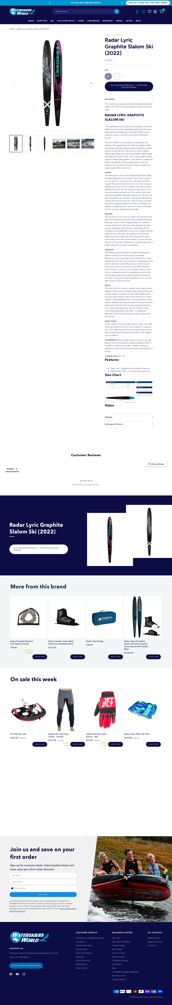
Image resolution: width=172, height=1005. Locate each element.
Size (106, 70)
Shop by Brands (119, 979)
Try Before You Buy (120, 960)
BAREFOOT (108, 21)
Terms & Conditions (84, 953)
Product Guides (118, 945)
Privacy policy (81, 949)
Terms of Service (83, 960)
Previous (49, 3)
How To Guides (118, 953)
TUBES (81, 21)
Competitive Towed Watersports (125, 972)
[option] (52, 83)
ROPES (119, 21)
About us (80, 957)
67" (116, 76)
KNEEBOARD (93, 21)
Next (122, 3)
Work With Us (82, 968)
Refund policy (81, 964)
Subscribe (43, 894)
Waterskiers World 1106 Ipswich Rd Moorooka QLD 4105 (33, 953)
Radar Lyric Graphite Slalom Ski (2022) (33, 29)
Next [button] (91, 83)
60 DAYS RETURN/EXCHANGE (86, 3)
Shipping (108, 417)
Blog (114, 968)
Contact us (152, 945)
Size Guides (117, 949)
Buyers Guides (118, 957)
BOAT (138, 21)
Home (12, 29)
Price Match (117, 964)
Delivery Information (84, 945)
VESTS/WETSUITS (66, 21)
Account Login (154, 938)
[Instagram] (24, 974)
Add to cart (39, 657)
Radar (107, 34)
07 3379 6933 (22, 957)
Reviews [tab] (10, 468)
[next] (155, 627)
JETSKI (129, 21)
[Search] (116, 11)
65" (108, 76)
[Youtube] (17, 974)
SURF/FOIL (42, 21)
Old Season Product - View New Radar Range (129, 86)
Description (110, 99)
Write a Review (157, 464)
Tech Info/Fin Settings (121, 941)
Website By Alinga (156, 997)
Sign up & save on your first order (148, 3)
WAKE (31, 21)
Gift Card (115, 938)
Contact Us (80, 941)
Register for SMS (155, 941)
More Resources (119, 975)
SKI (52, 21)
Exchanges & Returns (114, 424)
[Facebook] (10, 974)
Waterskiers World (141, 997)
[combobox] (86, 11)
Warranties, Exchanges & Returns (90, 938)
